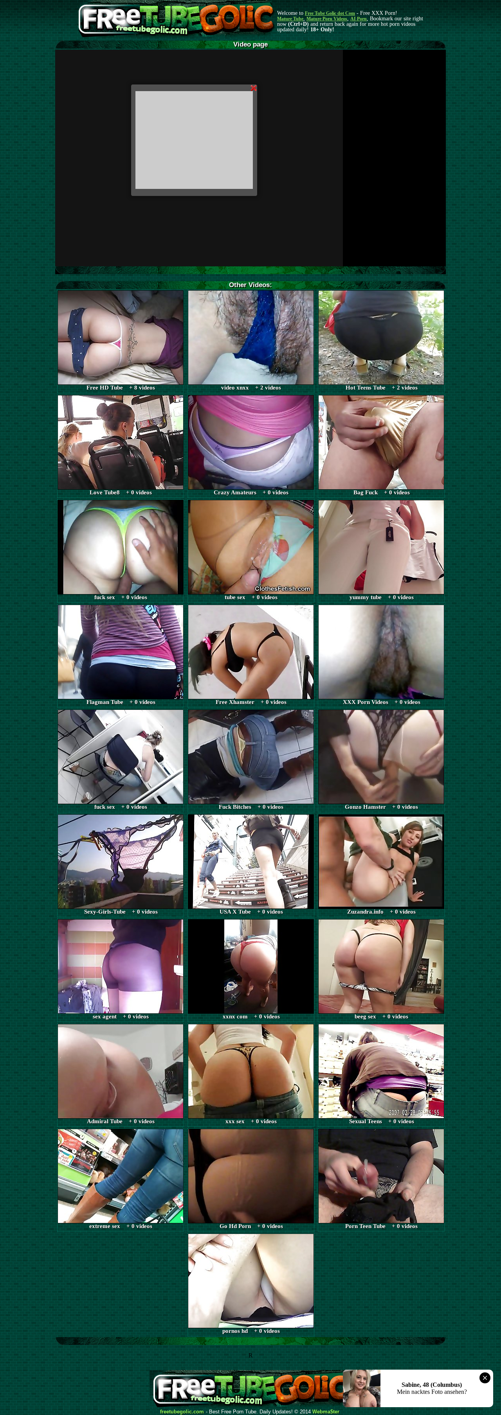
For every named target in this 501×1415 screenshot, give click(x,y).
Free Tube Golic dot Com (330, 13)
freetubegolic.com (182, 1412)
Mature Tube (290, 19)
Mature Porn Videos (326, 19)
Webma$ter (325, 1412)
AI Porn (358, 19)
